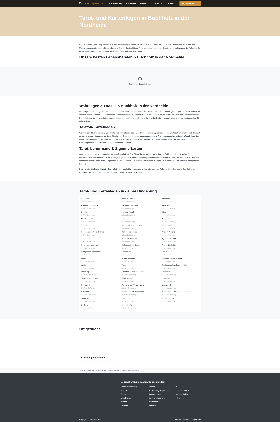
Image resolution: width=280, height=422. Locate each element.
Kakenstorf (166, 205)
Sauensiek (85, 298)
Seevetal (165, 252)
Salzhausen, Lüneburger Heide (174, 265)
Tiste (123, 298)
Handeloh (85, 199)
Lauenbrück (166, 285)
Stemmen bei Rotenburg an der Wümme (178, 292)
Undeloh (84, 212)
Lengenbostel (127, 305)
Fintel (83, 258)
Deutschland (101, 371)
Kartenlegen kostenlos (93, 357)
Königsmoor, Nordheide (90, 252)
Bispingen (166, 278)
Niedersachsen (113, 371)
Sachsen (179, 387)
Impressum (196, 419)
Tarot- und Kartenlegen (87, 371)
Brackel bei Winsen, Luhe (91, 219)
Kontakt (178, 419)
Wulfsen (84, 265)
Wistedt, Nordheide (169, 232)
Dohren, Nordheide (129, 232)
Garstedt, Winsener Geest (172, 258)
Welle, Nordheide (129, 199)
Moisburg (85, 272)
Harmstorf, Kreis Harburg (132, 225)
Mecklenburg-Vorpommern (159, 390)
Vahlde (124, 265)
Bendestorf (166, 219)
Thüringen (180, 398)
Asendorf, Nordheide (89, 205)
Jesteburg (166, 199)
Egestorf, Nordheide (170, 239)
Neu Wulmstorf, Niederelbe (133, 292)
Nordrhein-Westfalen (157, 398)
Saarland (152, 405)
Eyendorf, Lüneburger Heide (133, 272)
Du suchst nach (157, 3)
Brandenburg (126, 398)
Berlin (123, 394)
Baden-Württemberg (129, 387)
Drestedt (125, 219)
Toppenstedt (86, 239)
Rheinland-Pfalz (155, 402)
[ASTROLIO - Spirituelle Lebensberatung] (91, 3)
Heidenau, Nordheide (89, 245)
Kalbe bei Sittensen (89, 292)
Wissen (171, 3)
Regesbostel (167, 272)
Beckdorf (84, 305)
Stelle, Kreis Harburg (89, 278)
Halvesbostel (127, 278)
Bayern (124, 390)
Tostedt (84, 225)
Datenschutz (186, 419)
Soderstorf (85, 285)
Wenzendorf (167, 225)
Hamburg (124, 405)
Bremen (124, 402)
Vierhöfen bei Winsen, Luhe (133, 285)
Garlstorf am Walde (129, 239)
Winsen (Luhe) (168, 298)
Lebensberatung (115, 3)
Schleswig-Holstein (184, 394)
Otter (164, 212)
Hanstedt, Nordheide (130, 205)
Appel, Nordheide (169, 245)
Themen (143, 3)
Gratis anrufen (188, 3)
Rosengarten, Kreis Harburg (92, 232)
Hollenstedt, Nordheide (131, 245)
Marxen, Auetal (128, 212)
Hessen (152, 387)
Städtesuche (131, 3)
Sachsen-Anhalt (182, 390)
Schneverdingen (128, 258)
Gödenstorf (126, 252)
